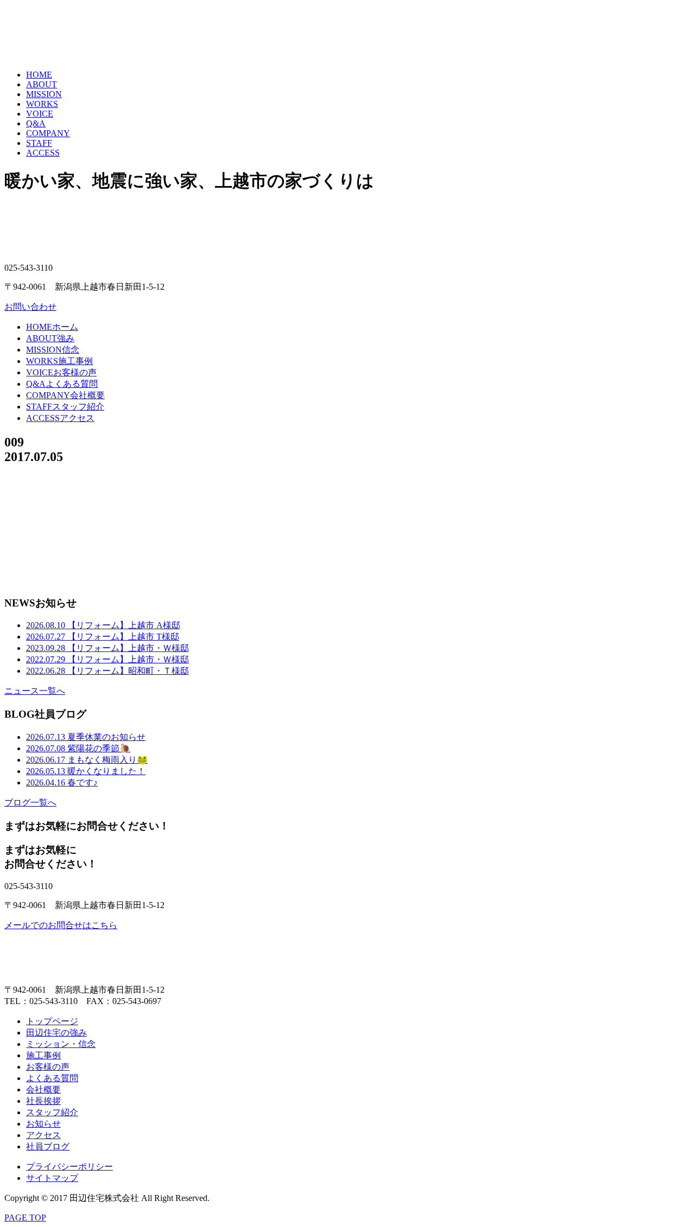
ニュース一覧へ (34, 690)
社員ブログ (48, 1146)
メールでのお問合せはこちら (60, 925)
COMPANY (48, 133)
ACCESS (43, 152)
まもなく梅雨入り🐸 (87, 759)
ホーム (52, 326)
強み (50, 338)
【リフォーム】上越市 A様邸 (103, 625)
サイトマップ (52, 1178)
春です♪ (62, 782)
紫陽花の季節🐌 (78, 748)
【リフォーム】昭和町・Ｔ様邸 (107, 670)
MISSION (44, 94)
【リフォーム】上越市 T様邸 (102, 636)
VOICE (39, 113)
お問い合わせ (30, 306)
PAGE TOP (25, 1217)
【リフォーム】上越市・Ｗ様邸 (107, 648)
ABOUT (41, 84)
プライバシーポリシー (69, 1166)
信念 (52, 349)
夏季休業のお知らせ (86, 737)
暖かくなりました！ (86, 771)
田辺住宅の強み (56, 1032)
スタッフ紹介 (65, 406)
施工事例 (59, 361)
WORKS (42, 103)
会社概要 (65, 395)
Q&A (36, 123)
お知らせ (43, 1123)
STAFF (39, 143)
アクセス (60, 418)
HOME (39, 74)
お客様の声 (61, 372)
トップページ (52, 1021)
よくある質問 (62, 383)
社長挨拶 (43, 1100)
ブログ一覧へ (30, 802)
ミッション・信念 (61, 1044)
